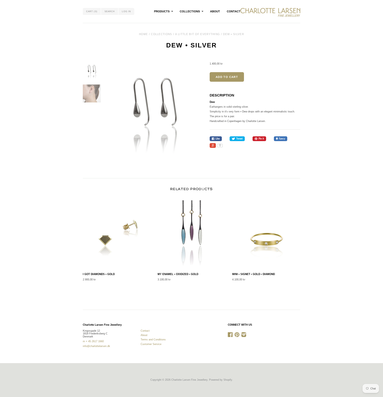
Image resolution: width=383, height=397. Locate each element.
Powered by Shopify (220, 379)
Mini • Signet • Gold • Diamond (253, 274)
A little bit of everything (197, 34)
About (215, 11)
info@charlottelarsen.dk (96, 346)
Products (162, 11)
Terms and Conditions (153, 339)
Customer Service (151, 344)
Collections (190, 11)
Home (143, 34)
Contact (233, 11)
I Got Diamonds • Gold (99, 274)
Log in (126, 11)
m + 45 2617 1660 (93, 341)
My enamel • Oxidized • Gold (178, 274)
